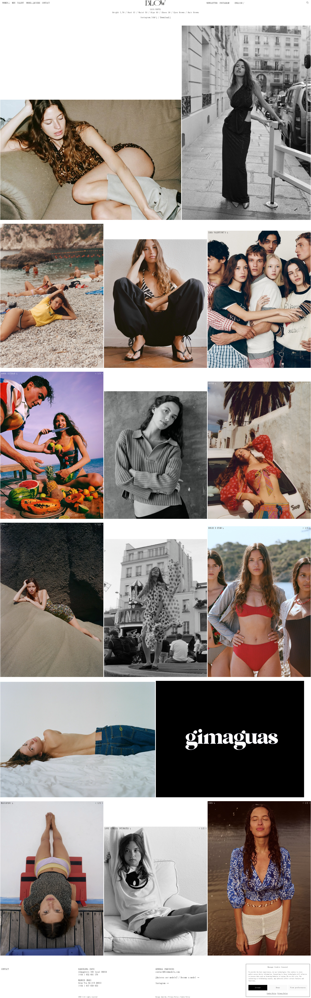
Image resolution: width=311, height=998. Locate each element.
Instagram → (162, 983)
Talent (20, 3)
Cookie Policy (271, 993)
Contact (46, 3)
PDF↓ (155, 17)
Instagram (224, 3)
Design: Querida (161, 997)
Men (13, 3)
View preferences (298, 988)
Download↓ (165, 17)
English (238, 3)
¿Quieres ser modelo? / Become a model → (177, 977)
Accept (258, 988)
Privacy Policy (282, 993)
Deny (278, 988)
